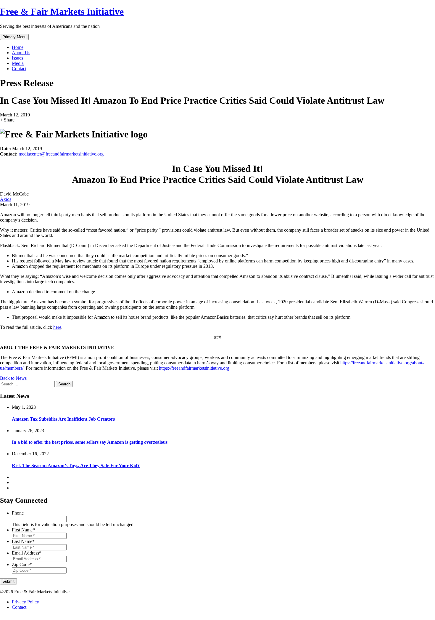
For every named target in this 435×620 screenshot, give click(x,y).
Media (18, 63)
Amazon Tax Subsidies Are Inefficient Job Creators (63, 419)
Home (17, 47)
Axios (5, 199)
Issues (17, 57)
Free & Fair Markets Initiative (62, 11)
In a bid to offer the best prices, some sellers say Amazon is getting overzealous (89, 442)
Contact (19, 68)
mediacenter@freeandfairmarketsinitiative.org (61, 153)
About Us (21, 52)
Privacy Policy (25, 601)
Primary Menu (14, 37)
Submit (8, 581)
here (57, 327)
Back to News (13, 378)
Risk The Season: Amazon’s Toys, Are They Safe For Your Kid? (76, 465)
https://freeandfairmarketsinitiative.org (194, 368)
